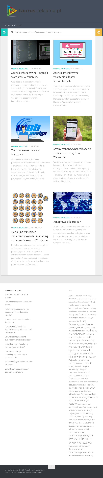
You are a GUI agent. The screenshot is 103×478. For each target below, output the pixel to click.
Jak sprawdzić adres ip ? (67, 221)
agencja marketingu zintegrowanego (86, 299)
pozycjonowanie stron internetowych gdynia (83, 382)
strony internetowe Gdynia (77, 410)
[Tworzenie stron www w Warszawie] (30, 129)
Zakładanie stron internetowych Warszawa (82, 451)
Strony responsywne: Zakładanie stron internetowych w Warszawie (72, 153)
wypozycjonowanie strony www (79, 446)
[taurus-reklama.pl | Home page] (33, 11)
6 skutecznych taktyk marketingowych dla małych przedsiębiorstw (16, 354)
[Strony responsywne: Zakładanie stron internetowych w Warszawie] (72, 128)
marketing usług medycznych (87, 343)
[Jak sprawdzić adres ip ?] (72, 203)
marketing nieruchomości (83, 332)
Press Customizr (37, 472)
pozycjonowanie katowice (81, 363)
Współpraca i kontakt (13, 25)
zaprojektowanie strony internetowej (81, 456)
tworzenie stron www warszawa (80, 440)
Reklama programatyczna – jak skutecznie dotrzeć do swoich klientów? (17, 312)
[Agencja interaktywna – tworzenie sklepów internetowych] (72, 52)
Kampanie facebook (78, 314)
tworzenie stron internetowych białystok (81, 434)
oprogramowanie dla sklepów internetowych (82, 355)
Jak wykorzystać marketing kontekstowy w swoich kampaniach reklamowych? (18, 329)
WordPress (20, 472)
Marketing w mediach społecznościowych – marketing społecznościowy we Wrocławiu (29, 236)
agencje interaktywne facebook (79, 302)
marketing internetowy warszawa (82, 327)
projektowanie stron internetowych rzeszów (83, 400)
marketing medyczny (77, 331)
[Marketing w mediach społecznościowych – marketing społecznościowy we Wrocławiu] (30, 208)
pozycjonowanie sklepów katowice (80, 372)
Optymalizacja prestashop (79, 360)
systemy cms (81, 423)
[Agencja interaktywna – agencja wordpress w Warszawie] (30, 52)
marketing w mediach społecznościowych (81, 348)
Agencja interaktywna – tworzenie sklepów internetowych (67, 77)
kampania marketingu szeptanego (85, 311)
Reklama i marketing (19, 69)
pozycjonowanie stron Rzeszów (81, 385)
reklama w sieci (92, 407)
